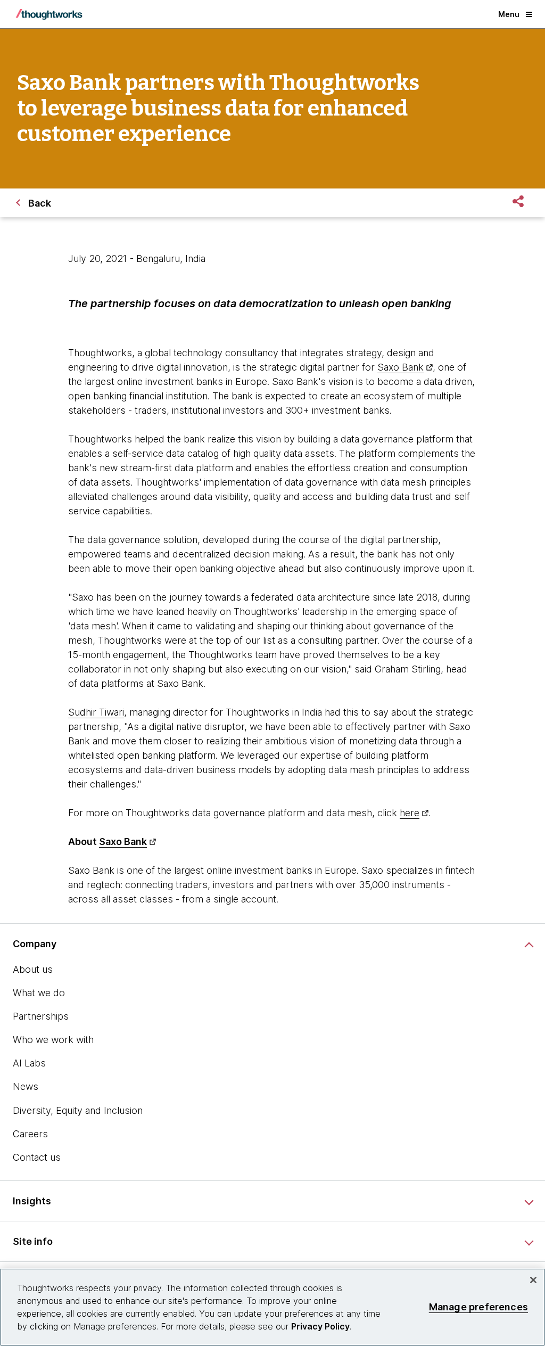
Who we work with (53, 1039)
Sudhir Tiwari (96, 712)
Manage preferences (478, 1306)
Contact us (37, 1157)
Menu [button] (508, 14)
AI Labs (29, 1063)
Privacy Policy (320, 1326)
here (409, 812)
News (25, 1086)
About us (33, 969)
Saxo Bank (400, 367)
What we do (39, 992)
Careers (30, 1133)
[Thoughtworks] (49, 14)
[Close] (533, 1280)
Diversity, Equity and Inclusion (78, 1110)
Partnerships (41, 1016)
